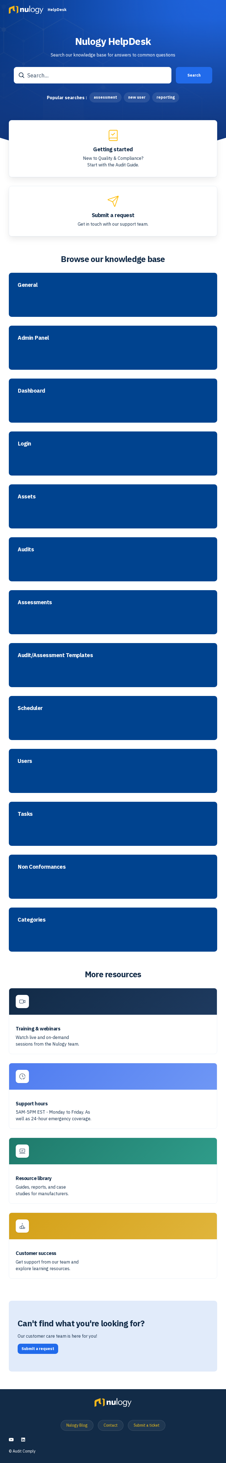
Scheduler (30, 708)
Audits (26, 549)
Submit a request (113, 215)
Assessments (35, 602)
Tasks (25, 814)
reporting (166, 97)
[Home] (26, 10)
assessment (105, 97)
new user (137, 97)
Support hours (31, 1104)
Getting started (113, 149)
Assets (27, 496)
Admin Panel (33, 337)
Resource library (34, 1178)
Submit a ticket (147, 1425)
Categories (31, 919)
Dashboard (31, 390)
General (28, 285)
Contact (111, 1425)
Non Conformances (42, 866)
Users (25, 761)
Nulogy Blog (77, 1425)
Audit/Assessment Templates (55, 655)
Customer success (36, 1253)
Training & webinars (38, 1029)
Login (24, 443)
